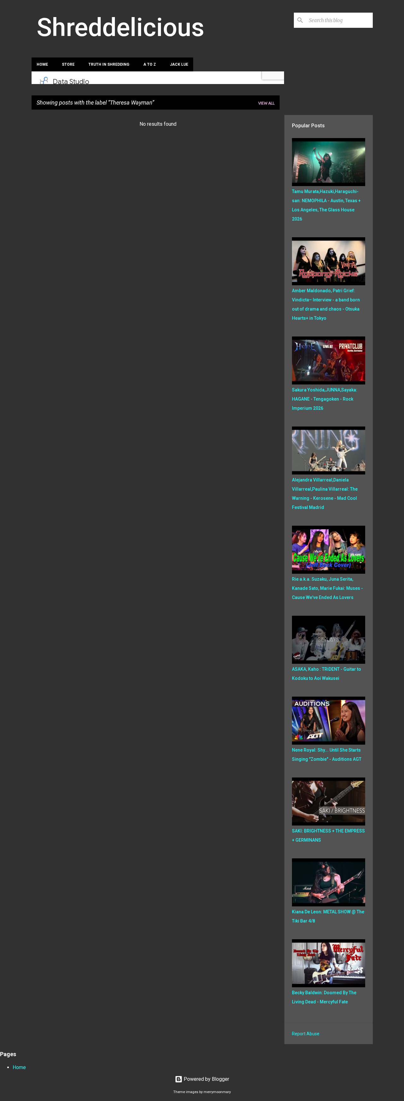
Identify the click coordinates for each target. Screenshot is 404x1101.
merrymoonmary (217, 1092)
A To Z (149, 64)
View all (266, 103)
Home (42, 64)
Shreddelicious (120, 27)
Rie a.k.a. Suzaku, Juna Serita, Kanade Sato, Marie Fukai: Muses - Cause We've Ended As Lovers (327, 588)
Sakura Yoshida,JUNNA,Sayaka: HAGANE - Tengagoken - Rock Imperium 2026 (324, 399)
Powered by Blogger (205, 1079)
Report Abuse (305, 1033)
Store (68, 64)
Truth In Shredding (108, 64)
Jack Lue (179, 64)
